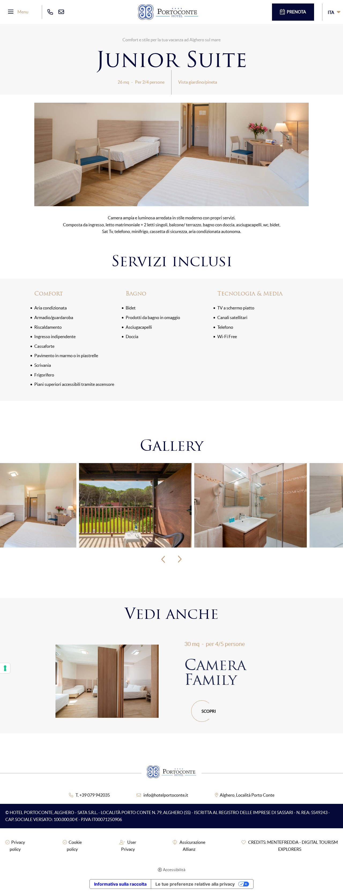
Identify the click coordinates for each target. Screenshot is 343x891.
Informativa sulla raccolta (120, 884)
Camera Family (215, 672)
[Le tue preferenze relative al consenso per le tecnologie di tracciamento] (5, 668)
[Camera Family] (107, 681)
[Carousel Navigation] (171, 559)
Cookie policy (74, 846)
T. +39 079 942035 (93, 795)
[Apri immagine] (56, 504)
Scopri (209, 711)
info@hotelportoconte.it (165, 795)
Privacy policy (17, 846)
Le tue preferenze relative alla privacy (195, 884)
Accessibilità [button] (174, 869)
